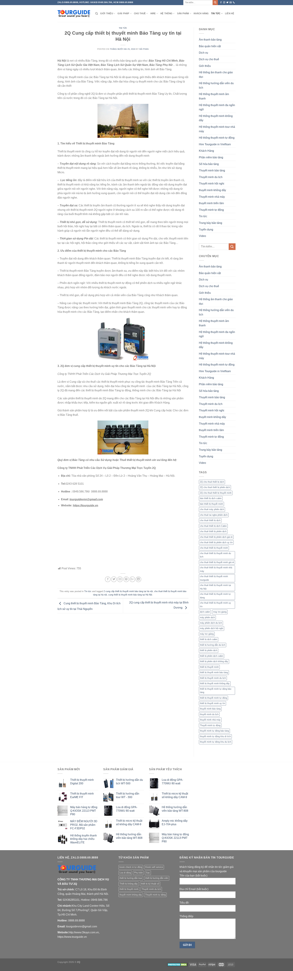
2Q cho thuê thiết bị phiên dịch (215, 487)
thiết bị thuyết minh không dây (215, 683)
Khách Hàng (201, 13)
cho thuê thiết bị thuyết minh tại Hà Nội (215, 587)
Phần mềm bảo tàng (211, 157)
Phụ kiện (138, 872)
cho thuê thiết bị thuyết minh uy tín (215, 605)
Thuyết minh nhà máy (212, 196)
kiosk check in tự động (131, 867)
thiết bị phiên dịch (208, 650)
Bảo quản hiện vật (210, 46)
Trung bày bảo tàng (210, 222)
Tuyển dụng (206, 229)
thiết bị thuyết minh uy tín (212, 703)
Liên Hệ (229, 13)
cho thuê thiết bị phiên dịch (213, 531)
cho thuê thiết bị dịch (210, 520)
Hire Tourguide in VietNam (215, 144)
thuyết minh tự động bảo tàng (214, 731)
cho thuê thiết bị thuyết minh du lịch (215, 555)
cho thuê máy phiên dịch (212, 509)
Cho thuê (140, 13)
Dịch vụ (203, 52)
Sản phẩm (183, 13)
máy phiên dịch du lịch (211, 623)
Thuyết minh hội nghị (211, 183)
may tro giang (220, 612)
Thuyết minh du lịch (210, 177)
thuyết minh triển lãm (211, 203)
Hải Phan (144, 49)
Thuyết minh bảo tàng (212, 170)
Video (202, 236)
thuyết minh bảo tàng (210, 708)
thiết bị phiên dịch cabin (211, 656)
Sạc (148, 872)
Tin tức (215, 13)
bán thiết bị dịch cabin (210, 498)
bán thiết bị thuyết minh (211, 504)
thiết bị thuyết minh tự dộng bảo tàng (215, 691)
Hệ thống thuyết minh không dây (216, 118)
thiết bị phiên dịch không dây (214, 661)
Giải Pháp (123, 13)
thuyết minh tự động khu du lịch (215, 742)
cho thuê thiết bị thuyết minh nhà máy (216, 569)
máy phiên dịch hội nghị (211, 628)
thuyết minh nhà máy (210, 719)
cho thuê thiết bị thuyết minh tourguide (214, 578)
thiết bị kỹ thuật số (150, 883)
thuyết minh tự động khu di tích (215, 736)
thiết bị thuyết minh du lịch (213, 678)
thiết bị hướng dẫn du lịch (212, 645)
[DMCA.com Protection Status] (177, 964)
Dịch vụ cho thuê (209, 59)
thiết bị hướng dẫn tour (131, 878)
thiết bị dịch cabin (208, 639)
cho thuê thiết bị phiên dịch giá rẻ (216, 537)
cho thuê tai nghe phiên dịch (214, 515)
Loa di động (125, 872)
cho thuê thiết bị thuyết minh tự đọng (215, 596)
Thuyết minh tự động (211, 209)
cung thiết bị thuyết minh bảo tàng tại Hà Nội (130, 594)
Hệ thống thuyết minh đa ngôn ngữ (217, 107)
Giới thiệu (106, 13)
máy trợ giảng (207, 634)
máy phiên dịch (207, 617)
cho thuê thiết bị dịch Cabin (213, 526)
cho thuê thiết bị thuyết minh (214, 548)
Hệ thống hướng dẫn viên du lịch (216, 85)
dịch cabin (205, 612)
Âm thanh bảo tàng (210, 39)
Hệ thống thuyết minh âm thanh (214, 96)
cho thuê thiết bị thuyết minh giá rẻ (217, 562)
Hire (153, 13)
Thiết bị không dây (129, 883)
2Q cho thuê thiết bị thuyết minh (215, 493)
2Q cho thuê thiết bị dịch (212, 482)
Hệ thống (166, 13)
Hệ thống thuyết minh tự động (217, 137)
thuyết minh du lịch (209, 714)
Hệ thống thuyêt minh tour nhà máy (217, 129)
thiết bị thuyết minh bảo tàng (214, 672)
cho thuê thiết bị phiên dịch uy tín (216, 542)
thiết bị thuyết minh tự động (213, 698)
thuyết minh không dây (212, 190)
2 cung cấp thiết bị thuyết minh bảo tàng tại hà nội (128, 591)
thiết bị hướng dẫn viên (156, 878)
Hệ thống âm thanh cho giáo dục (216, 74)
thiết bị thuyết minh (209, 667)
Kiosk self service (154, 867)
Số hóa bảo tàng (209, 164)
